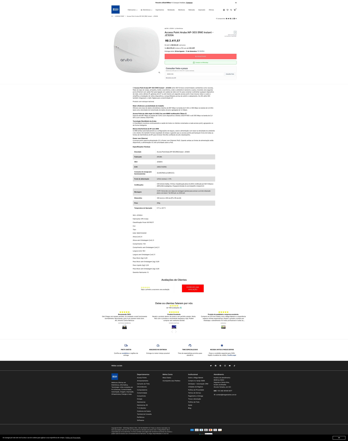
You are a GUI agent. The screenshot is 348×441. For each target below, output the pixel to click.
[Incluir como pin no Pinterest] (230, 18)
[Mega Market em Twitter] (211, 366)
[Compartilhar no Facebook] (226, 18)
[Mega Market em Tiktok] (234, 366)
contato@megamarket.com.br (225, 395)
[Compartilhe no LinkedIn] (234, 18)
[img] (174, 306)
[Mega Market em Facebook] (215, 366)
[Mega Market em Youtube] (230, 366)
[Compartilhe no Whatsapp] (232, 18)
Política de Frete (193, 402)
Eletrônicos (179, 28)
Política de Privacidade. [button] (73, 437)
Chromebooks (142, 387)
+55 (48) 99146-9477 (224, 391)
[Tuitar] (228, 18)
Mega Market (130, 428)
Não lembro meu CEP (171, 77)
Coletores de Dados (144, 411)
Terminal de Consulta (144, 414)
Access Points (142, 378)
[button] (172, 331)
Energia (139, 399)
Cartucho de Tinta (143, 384)
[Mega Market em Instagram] (225, 366)
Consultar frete (230, 74)
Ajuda (190, 405)
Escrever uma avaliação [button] (193, 288)
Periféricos (140, 417)
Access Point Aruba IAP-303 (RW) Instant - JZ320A (142, 16)
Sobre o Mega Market (195, 378)
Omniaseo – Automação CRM (198, 384)
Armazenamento (142, 381)
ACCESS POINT (119, 16)
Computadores (142, 390)
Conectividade (142, 393)
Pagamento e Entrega (195, 396)
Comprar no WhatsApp (202, 62)
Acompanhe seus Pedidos (171, 381)
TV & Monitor (141, 408)
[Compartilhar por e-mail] (236, 18)
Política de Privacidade (196, 390)
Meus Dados (167, 378)
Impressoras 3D (142, 405)
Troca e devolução (194, 399)
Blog (189, 408)
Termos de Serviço (194, 393)
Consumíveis (141, 396)
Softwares (140, 420)
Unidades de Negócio (195, 387)
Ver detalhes (200, 51)
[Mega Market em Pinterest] (220, 366)
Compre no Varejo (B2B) (196, 381)
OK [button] (339, 437)
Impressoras (141, 402)
